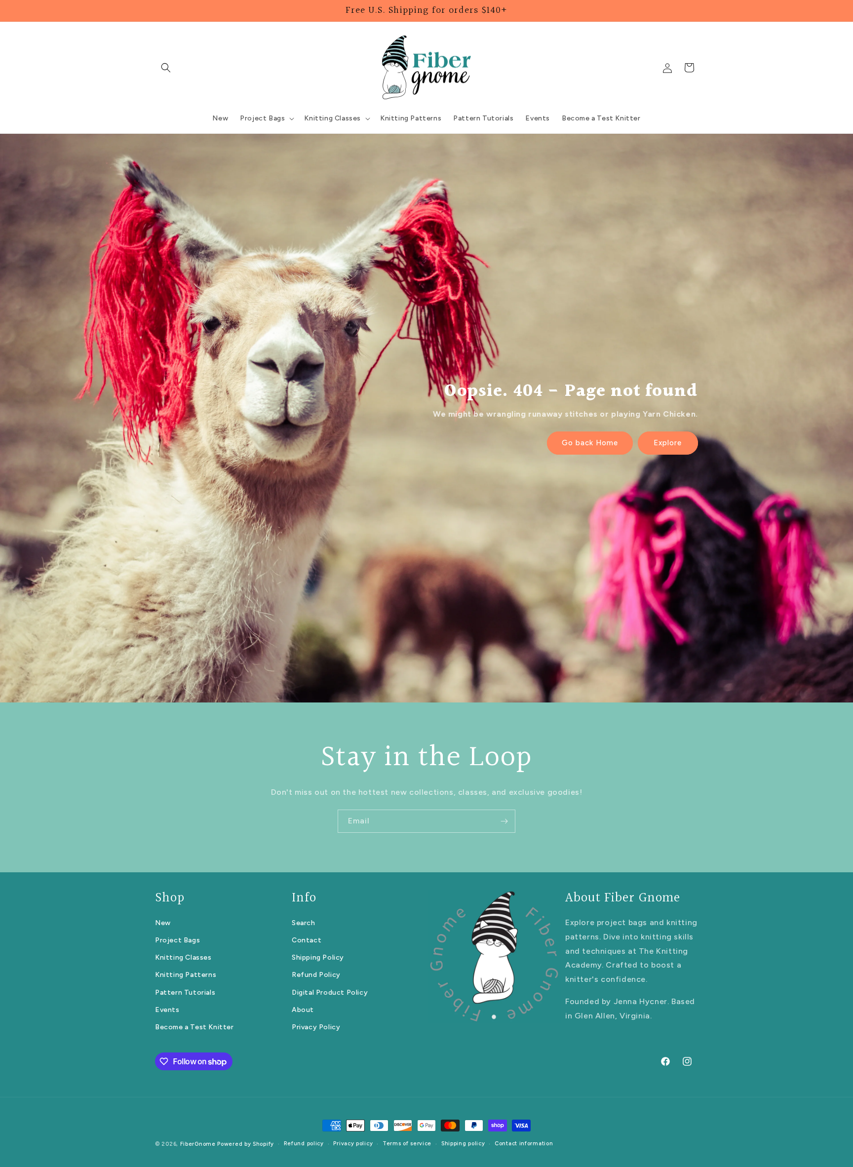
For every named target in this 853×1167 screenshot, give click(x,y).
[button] (166, 67)
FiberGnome (198, 1144)
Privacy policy (353, 1143)
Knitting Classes (183, 957)
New (163, 923)
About (303, 1010)
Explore (668, 443)
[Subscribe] (504, 821)
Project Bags (177, 940)
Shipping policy (463, 1143)
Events (167, 1010)
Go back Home (590, 443)
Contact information (524, 1143)
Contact (306, 940)
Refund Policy (316, 975)
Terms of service (407, 1143)
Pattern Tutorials (185, 992)
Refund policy (304, 1143)
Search (303, 923)
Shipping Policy (318, 957)
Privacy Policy (316, 1027)
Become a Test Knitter (194, 1027)
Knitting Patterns (185, 975)
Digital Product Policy (330, 992)
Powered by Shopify (245, 1144)
